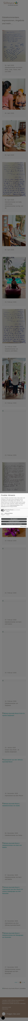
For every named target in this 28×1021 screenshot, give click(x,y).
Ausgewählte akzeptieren (14, 521)
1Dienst (7, 511)
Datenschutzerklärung (15, 505)
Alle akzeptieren (14, 519)
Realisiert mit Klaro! (23, 526)
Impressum (3, 506)
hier (12, 506)
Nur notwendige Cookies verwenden (14, 524)
